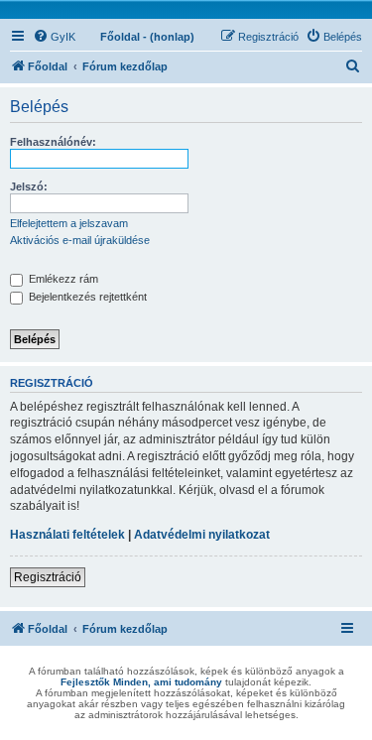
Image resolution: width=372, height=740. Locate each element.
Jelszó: (29, 186)
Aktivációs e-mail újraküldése (80, 240)
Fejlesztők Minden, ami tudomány (141, 682)
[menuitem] (54, 37)
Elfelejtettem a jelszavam (69, 223)
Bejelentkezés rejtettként (86, 297)
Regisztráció (47, 577)
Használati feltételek (67, 535)
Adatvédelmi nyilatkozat (202, 535)
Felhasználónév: (53, 142)
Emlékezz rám (62, 279)
